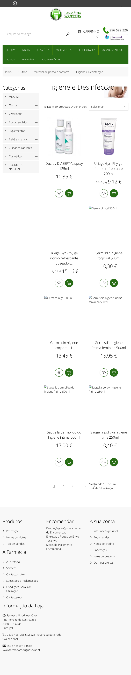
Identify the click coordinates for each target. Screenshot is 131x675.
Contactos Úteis (16, 574)
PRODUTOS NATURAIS (16, 167)
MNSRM (26, 49)
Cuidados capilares (113, 49)
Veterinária (28, 59)
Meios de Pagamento (59, 545)
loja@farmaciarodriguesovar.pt (21, 650)
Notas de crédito (104, 544)
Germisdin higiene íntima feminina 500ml (109, 345)
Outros (10, 59)
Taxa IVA (51, 540)
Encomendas (102, 537)
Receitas (10, 49)
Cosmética (43, 49)
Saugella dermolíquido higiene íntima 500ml (64, 435)
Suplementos (63, 49)
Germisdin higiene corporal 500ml (109, 255)
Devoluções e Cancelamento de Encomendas (63, 530)
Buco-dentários (51, 59)
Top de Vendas (15, 544)
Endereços (100, 550)
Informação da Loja (23, 605)
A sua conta (102, 521)
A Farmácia (13, 562)
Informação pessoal (106, 531)
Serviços (11, 568)
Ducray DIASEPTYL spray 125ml (64, 166)
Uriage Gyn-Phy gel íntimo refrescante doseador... (64, 258)
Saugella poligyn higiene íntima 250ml (108, 435)
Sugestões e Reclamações (22, 581)
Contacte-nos (14, 597)
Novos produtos (16, 537)
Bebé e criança (86, 49)
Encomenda (53, 549)
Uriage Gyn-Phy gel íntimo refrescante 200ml (108, 168)
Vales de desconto (105, 556)
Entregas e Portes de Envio (62, 536)
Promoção (12, 531)
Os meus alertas (103, 562)
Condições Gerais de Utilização (19, 589)
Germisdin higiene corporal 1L (64, 345)
